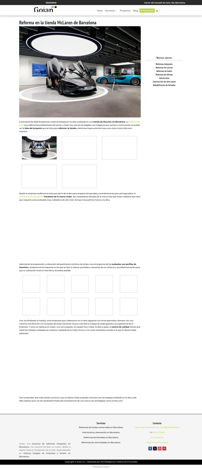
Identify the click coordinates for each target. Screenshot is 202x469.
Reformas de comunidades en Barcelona (100, 442)
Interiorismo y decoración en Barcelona (101, 432)
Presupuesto (147, 10)
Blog (135, 10)
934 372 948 (159, 432)
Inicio (100, 10)
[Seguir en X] (155, 448)
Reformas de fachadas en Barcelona (101, 437)
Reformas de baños (164, 71)
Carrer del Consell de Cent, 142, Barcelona (164, 3)
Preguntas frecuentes (157, 442)
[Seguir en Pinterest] (164, 448)
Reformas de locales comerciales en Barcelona (101, 427)
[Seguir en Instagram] (159, 448)
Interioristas (164, 78)
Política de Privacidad (127, 462)
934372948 (51, 3)
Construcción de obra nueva (164, 81)
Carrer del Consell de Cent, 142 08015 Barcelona (157, 427)
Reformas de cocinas (164, 67)
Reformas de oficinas (164, 74)
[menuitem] (158, 11)
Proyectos (125, 10)
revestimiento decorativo (31, 197)
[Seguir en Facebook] (150, 448)
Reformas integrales (164, 64)
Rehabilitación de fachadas (164, 85)
